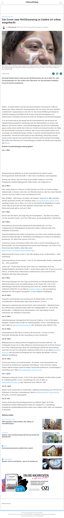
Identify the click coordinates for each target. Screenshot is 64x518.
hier (8, 143)
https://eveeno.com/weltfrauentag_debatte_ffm (18, 250)
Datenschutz (14, 514)
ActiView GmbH (39, 516)
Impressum (21, 514)
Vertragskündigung (37, 514)
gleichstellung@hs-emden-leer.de (47, 201)
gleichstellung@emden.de (22, 325)
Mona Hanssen (12, 27)
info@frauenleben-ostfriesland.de (47, 392)
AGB (10, 514)
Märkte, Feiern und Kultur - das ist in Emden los (20, 461)
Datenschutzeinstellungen (49, 514)
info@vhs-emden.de (35, 289)
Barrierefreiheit (28, 514)
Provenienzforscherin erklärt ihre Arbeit (17, 448)
